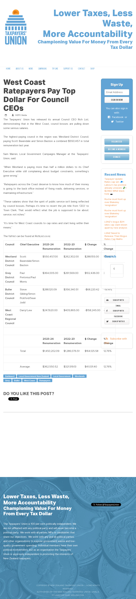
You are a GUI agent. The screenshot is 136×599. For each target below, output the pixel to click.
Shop (92, 68)
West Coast (29, 380)
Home (8, 68)
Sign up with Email (118, 301)
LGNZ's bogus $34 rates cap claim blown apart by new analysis (115, 224)
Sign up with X (118, 321)
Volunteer (116, 141)
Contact (81, 68)
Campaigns (42, 68)
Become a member (117, 149)
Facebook (117, 117)
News (31, 68)
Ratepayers (44, 380)
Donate (116, 157)
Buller (17, 380)
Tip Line (55, 68)
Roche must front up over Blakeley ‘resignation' (115, 202)
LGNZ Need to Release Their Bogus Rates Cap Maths (115, 236)
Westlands (80, 376)
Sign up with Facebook (118, 311)
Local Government (61, 376)
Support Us (68, 68)
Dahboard (9, 376)
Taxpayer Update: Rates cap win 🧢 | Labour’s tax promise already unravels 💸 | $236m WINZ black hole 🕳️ (115, 186)
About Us (19, 68)
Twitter (119, 121)
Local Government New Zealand (34, 376)
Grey (7, 380)
